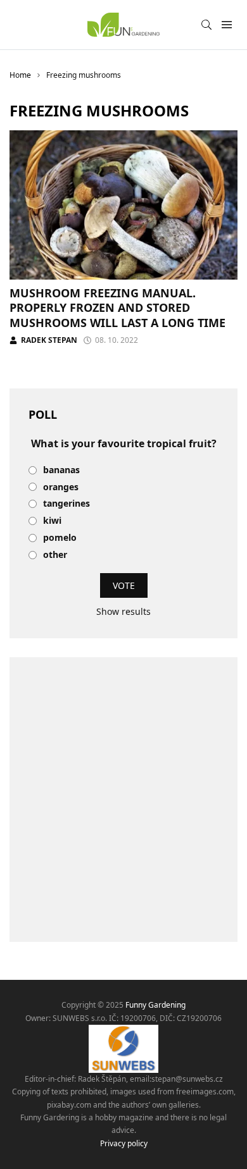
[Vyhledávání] (206, 24)
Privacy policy (124, 1143)
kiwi (52, 521)
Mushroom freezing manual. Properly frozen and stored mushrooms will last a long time (117, 307)
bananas (61, 470)
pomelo (60, 538)
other (55, 555)
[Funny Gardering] (123, 25)
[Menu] (226, 25)
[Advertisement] (123, 799)
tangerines (66, 503)
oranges (61, 487)
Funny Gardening (155, 1004)
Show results (123, 611)
